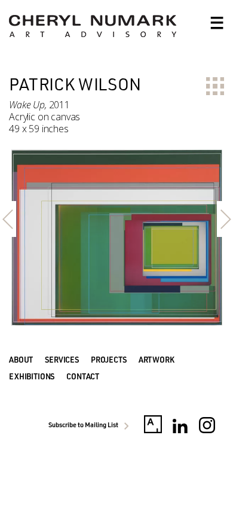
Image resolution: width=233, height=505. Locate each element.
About (21, 359)
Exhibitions (31, 376)
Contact (82, 376)
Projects (109, 359)
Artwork (156, 359)
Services (62, 359)
